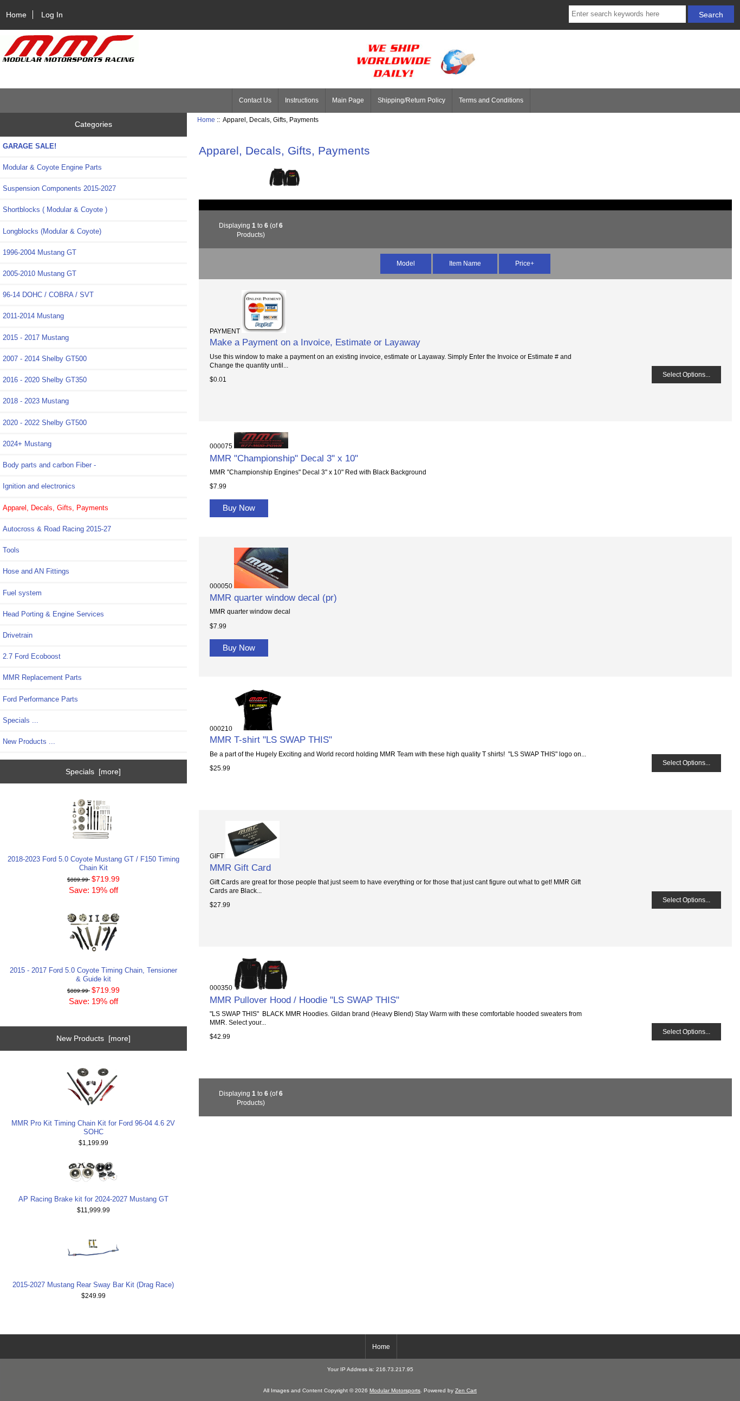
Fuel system (22, 593)
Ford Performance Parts (40, 699)
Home (16, 14)
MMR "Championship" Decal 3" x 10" (284, 458)
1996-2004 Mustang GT (39, 252)
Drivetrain (18, 635)
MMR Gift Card (240, 867)
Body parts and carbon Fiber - (49, 465)
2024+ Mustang (27, 444)
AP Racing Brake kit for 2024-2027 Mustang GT (93, 1199)
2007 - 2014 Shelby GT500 (45, 359)
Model (406, 263)
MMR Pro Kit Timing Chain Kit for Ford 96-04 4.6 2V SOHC (93, 1127)
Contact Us (255, 100)
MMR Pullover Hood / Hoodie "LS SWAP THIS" (304, 999)
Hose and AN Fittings (36, 571)
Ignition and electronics (39, 486)
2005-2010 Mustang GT (39, 273)
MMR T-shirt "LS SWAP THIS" (271, 739)
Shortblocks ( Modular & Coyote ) (55, 209)
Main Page (348, 100)
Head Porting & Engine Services (53, 614)
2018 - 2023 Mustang (36, 401)
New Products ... (29, 741)
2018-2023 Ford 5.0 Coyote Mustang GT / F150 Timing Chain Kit (93, 863)
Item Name (465, 263)
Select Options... (686, 374)
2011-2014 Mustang (33, 316)
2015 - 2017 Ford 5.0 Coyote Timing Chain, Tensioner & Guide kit (93, 974)
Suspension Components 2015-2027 (59, 188)
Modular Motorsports (394, 1390)
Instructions (302, 100)
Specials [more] (93, 771)
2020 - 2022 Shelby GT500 (45, 423)
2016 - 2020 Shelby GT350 (45, 380)
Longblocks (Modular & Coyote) (52, 231)
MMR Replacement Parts (42, 677)
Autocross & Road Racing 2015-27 (57, 529)
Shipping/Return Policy (411, 100)
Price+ (524, 263)
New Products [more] (93, 1038)
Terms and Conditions (491, 100)
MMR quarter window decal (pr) (273, 597)
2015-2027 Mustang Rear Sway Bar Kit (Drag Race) (93, 1285)
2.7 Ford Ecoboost (32, 656)
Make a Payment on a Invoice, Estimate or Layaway (315, 342)
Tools (11, 550)
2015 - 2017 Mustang (36, 337)
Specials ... (20, 720)
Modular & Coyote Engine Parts (52, 167)
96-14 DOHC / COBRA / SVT (48, 295)
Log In (52, 14)
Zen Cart (466, 1390)
